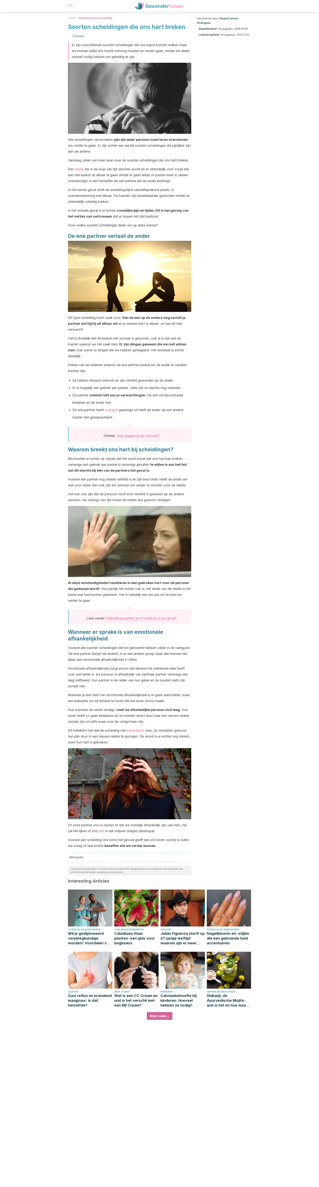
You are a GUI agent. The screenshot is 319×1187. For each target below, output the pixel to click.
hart (101, 831)
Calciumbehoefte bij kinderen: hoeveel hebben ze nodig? (178, 1000)
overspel (111, 410)
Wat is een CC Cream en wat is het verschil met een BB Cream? (136, 1000)
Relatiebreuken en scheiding (95, 18)
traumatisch (136, 730)
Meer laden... (159, 1016)
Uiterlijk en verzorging (84, 929)
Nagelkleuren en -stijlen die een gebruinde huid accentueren (228, 938)
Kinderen (166, 991)
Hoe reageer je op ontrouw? (138, 436)
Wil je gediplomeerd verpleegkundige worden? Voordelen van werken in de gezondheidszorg (89, 938)
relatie (79, 169)
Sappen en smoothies (221, 991)
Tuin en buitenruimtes (129, 929)
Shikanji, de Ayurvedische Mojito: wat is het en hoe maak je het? (227, 1000)
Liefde (71, 18)
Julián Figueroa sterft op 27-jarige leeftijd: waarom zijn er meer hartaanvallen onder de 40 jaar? (182, 938)
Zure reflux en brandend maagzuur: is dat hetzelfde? (90, 1000)
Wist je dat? (122, 991)
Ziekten (165, 929)
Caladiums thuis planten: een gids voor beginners (134, 938)
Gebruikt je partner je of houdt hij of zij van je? (141, 618)
